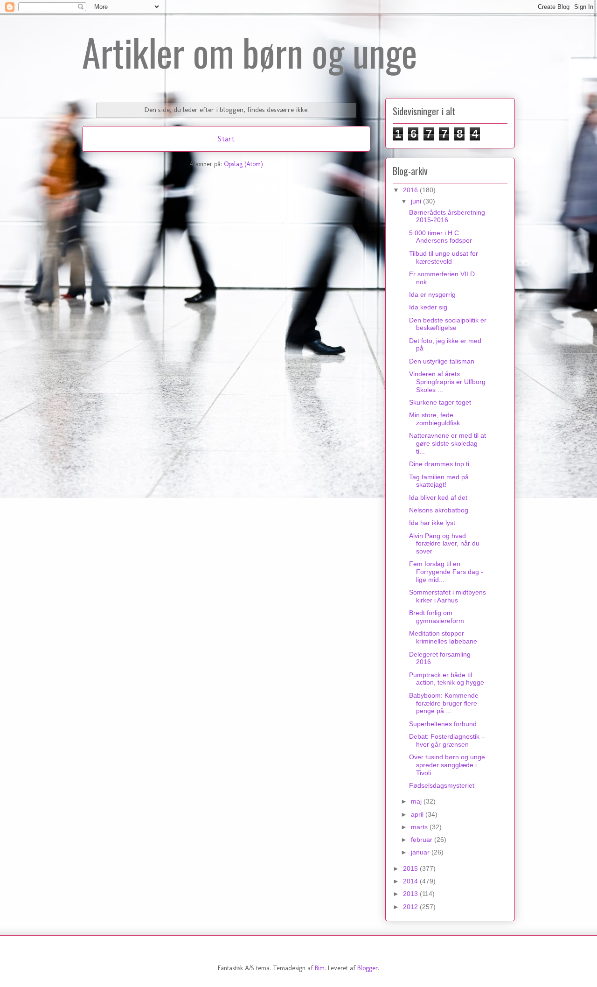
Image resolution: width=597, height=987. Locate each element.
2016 (411, 190)
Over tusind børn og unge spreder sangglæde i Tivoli (447, 765)
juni (417, 201)
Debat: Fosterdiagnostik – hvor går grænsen (447, 740)
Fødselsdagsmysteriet (441, 785)
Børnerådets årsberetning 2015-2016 (447, 216)
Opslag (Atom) (243, 164)
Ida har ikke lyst (432, 522)
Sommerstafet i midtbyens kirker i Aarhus (447, 596)
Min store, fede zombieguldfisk (434, 419)
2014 (411, 881)
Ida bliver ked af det (438, 497)
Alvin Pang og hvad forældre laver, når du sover (444, 543)
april (418, 814)
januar (421, 852)
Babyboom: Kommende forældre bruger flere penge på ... (444, 703)
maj (417, 801)
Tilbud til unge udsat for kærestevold (443, 257)
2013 (411, 893)
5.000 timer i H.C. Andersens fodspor (440, 237)
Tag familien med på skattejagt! (439, 481)
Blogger (367, 968)
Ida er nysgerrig (432, 294)
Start (226, 138)
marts (420, 827)
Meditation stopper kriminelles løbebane (443, 637)
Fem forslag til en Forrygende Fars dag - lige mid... (446, 571)
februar (422, 839)
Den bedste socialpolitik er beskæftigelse (447, 324)
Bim (320, 968)
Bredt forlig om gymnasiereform (436, 616)
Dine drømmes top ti (439, 464)
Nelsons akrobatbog (438, 510)
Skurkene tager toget (440, 402)
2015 (411, 868)
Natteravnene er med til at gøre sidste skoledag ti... (447, 443)
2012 (411, 906)
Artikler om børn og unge (249, 51)
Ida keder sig (428, 307)
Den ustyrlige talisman (441, 361)
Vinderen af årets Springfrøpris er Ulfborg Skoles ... (447, 381)
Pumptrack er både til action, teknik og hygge (446, 678)
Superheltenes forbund (443, 724)
